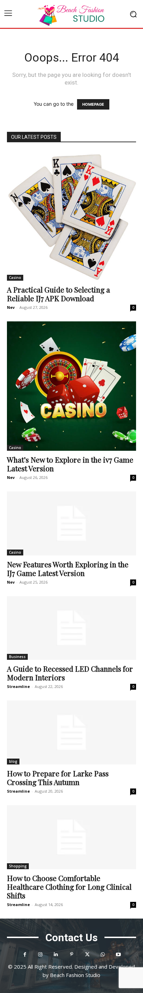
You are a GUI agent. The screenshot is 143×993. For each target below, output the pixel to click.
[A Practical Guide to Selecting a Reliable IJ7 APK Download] (71, 216)
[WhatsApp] (103, 954)
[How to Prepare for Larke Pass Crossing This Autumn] (71, 732)
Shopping (18, 866)
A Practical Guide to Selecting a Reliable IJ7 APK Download (58, 294)
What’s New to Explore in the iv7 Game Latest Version (70, 464)
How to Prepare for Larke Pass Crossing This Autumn (58, 777)
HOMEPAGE (93, 104)
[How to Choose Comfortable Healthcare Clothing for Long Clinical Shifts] (71, 837)
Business (17, 656)
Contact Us (71, 937)
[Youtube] (118, 954)
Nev (11, 307)
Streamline (18, 686)
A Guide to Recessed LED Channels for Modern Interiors (70, 673)
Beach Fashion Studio (75, 974)
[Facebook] (25, 954)
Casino (15, 277)
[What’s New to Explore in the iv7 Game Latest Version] (71, 386)
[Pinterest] (72, 954)
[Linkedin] (56, 954)
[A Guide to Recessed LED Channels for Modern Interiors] (71, 628)
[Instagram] (40, 954)
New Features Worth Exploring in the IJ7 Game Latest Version (67, 568)
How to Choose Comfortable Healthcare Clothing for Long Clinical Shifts (69, 886)
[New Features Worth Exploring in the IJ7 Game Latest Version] (71, 523)
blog (13, 761)
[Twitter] (87, 954)
